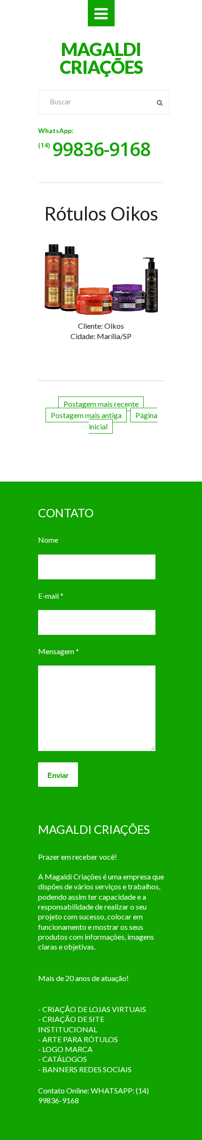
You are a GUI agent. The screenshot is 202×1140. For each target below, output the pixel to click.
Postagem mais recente (101, 403)
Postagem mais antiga (86, 415)
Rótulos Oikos (101, 213)
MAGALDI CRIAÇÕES (101, 58)
